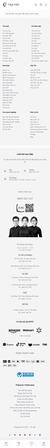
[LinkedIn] (40, 435)
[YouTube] (20, 435)
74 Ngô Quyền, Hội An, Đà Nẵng (25, 310)
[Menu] (46, 5)
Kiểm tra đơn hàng (25, 399)
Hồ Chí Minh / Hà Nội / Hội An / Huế (22, 180)
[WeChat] (10, 435)
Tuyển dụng (25, 413)
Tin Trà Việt (25, 416)
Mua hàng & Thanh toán (25, 405)
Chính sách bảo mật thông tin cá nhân (25, 408)
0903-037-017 (14, 172)
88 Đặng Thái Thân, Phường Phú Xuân (25, 296)
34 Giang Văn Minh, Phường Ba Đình (25, 285)
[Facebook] (15, 435)
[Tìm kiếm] (36, 5)
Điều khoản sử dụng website (25, 410)
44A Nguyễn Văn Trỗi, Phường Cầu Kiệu (25, 266)
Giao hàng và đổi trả (25, 402)
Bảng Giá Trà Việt (25, 393)
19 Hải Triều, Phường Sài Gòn (24, 259)
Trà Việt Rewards (25, 390)
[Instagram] (25, 435)
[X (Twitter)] (30, 435)
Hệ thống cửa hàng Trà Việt (25, 396)
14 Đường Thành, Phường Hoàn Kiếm (25, 277)
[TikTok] (35, 435)
